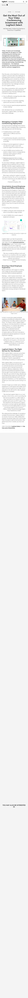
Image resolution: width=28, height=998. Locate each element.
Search (23, 2)
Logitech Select (16, 426)
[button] (5, 5)
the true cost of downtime (13, 427)
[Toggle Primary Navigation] (26, 1)
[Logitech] (9, 1)
